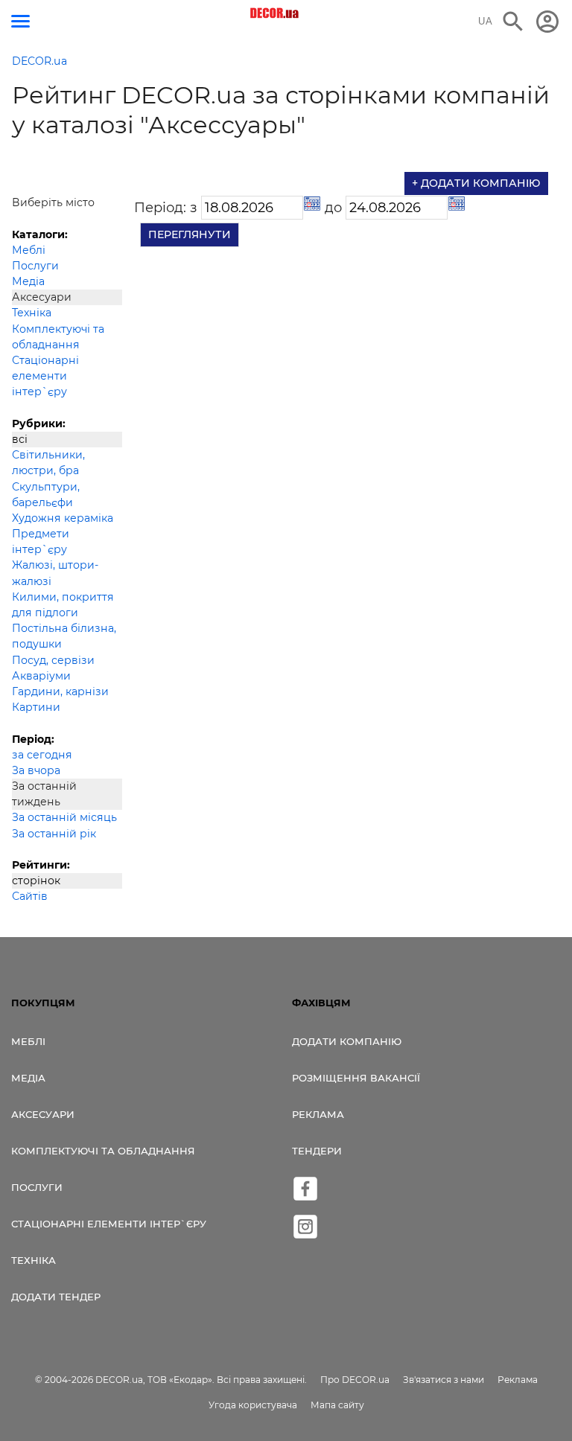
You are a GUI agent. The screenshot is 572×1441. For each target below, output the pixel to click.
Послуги (35, 265)
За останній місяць (64, 817)
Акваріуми (41, 676)
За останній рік (54, 833)
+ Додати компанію (476, 183)
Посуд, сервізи (53, 660)
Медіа (28, 281)
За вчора (36, 770)
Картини (36, 707)
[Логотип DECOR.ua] (275, 13)
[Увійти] (547, 21)
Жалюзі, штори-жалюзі (55, 572)
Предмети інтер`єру (40, 541)
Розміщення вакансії (356, 1078)
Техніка (31, 312)
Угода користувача (253, 1404)
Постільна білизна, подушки (64, 636)
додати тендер (56, 1297)
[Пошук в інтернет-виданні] (513, 21)
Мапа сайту (337, 1404)
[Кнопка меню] (20, 21)
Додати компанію (346, 1041)
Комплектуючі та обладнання (58, 336)
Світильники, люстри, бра (48, 462)
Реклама (318, 1114)
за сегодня (42, 754)
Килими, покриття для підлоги (63, 604)
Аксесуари (42, 1114)
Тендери (317, 1151)
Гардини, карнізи (60, 691)
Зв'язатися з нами (443, 1379)
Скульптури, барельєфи (46, 494)
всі (20, 439)
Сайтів (30, 896)
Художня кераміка (62, 518)
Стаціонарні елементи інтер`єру (45, 376)
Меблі (28, 250)
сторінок (36, 880)
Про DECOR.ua (355, 1379)
